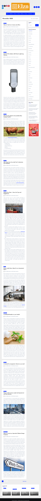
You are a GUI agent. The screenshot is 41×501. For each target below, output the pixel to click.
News (29, 73)
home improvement (32, 67)
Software (30, 86)
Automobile (24, 488)
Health (18, 13)
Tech (29, 90)
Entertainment (31, 50)
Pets (29, 75)
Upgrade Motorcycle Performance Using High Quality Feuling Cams (32, 113)
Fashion (30, 52)
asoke (6, 165)
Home (7, 13)
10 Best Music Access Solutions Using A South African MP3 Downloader (33, 109)
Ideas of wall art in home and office (12, 24)
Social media (31, 84)
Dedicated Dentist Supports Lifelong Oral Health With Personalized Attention (33, 105)
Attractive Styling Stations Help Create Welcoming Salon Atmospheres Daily (33, 117)
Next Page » (24, 481)
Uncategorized (31, 96)
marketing (30, 71)
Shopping (11, 13)
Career (30, 40)
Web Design (5, 431)
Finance (26, 13)
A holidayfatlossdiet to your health (12, 314)
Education (30, 48)
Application (30, 31)
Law (33, 13)
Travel (30, 94)
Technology (30, 13)
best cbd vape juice (20, 182)
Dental (30, 42)
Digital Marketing (31, 44)
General (15, 13)
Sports (30, 88)
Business (22, 13)
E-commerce (31, 46)
